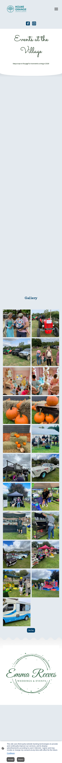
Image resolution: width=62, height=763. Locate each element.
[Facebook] (28, 23)
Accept (10, 759)
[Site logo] (16, 9)
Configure (11, 753)
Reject (20, 759)
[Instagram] (34, 23)
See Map (31, 630)
